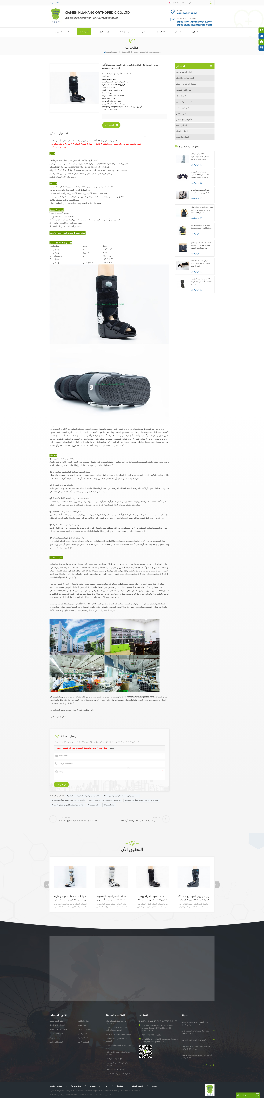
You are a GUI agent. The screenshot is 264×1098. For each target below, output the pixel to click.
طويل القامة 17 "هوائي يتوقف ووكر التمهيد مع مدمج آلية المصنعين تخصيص (81, 748)
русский (88, 1090)
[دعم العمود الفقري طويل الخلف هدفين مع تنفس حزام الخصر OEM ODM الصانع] (182, 212)
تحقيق (88, 863)
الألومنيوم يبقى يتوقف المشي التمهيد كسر (105, 800)
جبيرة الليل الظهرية (184, 90)
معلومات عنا (126, 31)
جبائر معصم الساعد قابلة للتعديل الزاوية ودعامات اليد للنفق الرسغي (200, 263)
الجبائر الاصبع (181, 125)
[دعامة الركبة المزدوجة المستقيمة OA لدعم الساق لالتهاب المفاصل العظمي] (182, 177)
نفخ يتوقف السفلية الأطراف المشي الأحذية (68, 805)
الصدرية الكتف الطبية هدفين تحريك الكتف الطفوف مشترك (201, 226)
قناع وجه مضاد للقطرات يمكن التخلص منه (116, 1022)
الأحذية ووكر (125, 52)
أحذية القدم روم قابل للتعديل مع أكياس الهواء (142, 800)
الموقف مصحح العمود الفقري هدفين (118, 1034)
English (60, 1090)
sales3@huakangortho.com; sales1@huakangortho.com (195, 23)
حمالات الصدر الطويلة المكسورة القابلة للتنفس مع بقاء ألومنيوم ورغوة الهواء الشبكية (70, 898)
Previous (46, 884)
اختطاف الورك (182, 131)
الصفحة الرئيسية (61, 31)
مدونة (154, 1086)
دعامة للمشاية (94, 805)
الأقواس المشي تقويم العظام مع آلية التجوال (69, 800)
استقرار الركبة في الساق (186, 84)
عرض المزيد (195, 165)
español (97, 1090)
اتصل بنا (194, 31)
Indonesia (127, 1090)
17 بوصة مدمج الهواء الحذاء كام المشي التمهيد (122, 796)
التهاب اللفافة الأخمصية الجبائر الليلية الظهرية (118, 1046)
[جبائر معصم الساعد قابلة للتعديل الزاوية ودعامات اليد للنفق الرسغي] (182, 265)
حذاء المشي (110, 805)
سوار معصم (181, 113)
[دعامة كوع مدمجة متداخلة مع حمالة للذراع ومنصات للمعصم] (182, 195)
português (107, 1090)
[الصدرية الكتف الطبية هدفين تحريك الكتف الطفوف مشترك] (182, 230)
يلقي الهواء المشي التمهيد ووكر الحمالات (117, 1064)
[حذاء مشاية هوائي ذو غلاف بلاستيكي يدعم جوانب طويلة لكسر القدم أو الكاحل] (182, 159)
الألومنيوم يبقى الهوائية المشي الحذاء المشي (83, 796)
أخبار (144, 31)
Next (217, 884)
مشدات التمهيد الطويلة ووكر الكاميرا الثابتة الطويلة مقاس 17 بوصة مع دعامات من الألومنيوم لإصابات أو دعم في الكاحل (111, 898)
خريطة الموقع (137, 1086)
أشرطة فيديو (104, 31)
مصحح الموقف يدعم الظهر (115, 1058)
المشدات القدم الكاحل (185, 78)
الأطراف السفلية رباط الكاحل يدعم (118, 1074)
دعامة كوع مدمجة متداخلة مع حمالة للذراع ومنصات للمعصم (201, 191)
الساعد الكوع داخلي (184, 101)
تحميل (178, 31)
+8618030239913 (187, 14)
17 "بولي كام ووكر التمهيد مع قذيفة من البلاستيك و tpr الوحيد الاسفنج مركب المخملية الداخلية (153, 898)
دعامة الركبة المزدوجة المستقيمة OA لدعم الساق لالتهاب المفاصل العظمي (200, 175)
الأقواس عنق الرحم (184, 119)
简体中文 (137, 1090)
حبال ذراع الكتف (182, 107)
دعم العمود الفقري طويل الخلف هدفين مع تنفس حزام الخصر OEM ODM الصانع (202, 210)
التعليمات (160, 31)
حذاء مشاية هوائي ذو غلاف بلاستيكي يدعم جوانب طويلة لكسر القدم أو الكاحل (200, 157)
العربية (52, 1090)
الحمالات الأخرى (182, 137)
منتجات (82, 31)
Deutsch (78, 1090)
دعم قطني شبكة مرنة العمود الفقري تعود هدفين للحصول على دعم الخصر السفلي (201, 245)
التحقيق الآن (109, 125)
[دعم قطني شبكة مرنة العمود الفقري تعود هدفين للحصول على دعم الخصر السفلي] (182, 247)
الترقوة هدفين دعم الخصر (115, 1069)
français (69, 1090)
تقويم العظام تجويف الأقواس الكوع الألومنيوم (118, 1053)
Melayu (117, 1090)
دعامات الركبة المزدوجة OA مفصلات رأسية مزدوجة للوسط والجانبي (201, 282)
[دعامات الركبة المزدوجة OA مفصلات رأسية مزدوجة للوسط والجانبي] (182, 284)
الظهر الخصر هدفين (184, 72)
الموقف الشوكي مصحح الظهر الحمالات (116, 1039)
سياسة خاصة (94, 1095)
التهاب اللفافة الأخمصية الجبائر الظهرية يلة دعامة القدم (116, 1029)
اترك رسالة (241, 1095)
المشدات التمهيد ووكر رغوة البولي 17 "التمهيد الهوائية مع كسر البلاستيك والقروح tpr (194, 898)
